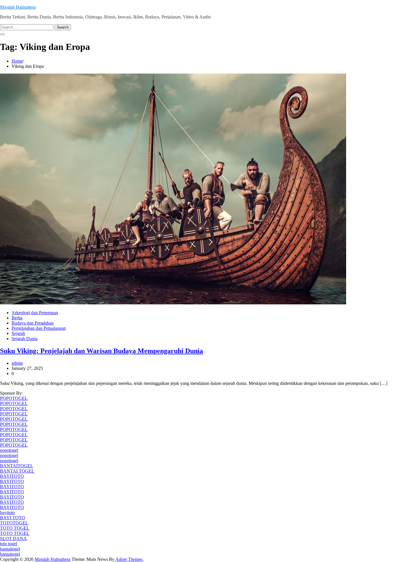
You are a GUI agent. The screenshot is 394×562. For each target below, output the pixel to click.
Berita (17, 317)
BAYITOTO (12, 476)
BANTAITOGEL (16, 465)
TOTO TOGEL (14, 528)
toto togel (8, 543)
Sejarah (18, 333)
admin (17, 363)
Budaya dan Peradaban (33, 323)
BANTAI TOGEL (17, 471)
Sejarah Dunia (24, 338)
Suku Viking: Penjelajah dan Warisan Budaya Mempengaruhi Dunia (101, 351)
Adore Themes (128, 559)
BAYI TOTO (12, 517)
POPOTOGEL (14, 398)
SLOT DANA (13, 538)
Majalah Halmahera (18, 7)
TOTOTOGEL (14, 522)
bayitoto (7, 512)
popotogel (9, 450)
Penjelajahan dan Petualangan (39, 328)
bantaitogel (10, 548)
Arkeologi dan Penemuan (35, 312)
